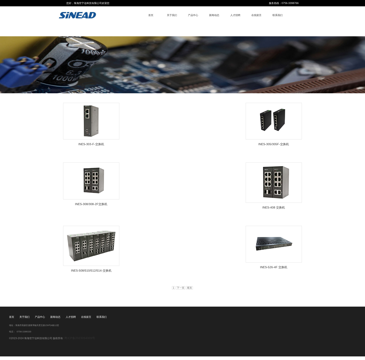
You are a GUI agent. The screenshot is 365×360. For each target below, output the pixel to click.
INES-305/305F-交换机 (273, 144)
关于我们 (172, 15)
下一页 (180, 287)
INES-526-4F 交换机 (273, 267)
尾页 (189, 287)
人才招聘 (235, 15)
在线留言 (256, 15)
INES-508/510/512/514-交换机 (91, 270)
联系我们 (277, 15)
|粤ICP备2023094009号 (79, 338)
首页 (150, 15)
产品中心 (193, 15)
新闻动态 (214, 15)
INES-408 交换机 (273, 207)
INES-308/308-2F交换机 (91, 204)
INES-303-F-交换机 (91, 144)
